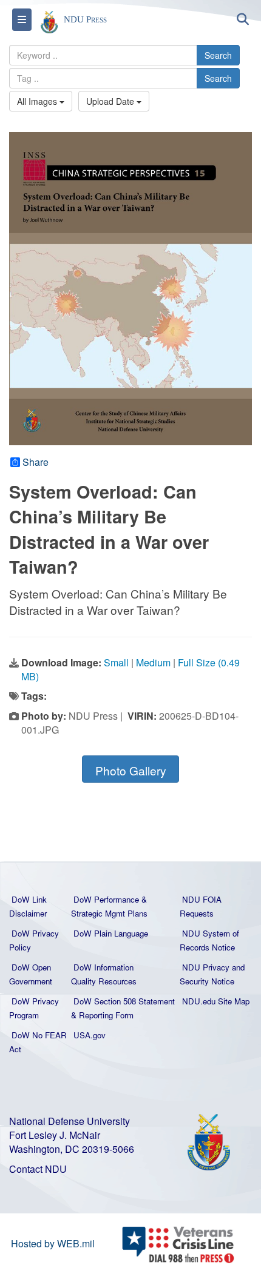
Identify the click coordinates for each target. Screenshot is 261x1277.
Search (218, 55)
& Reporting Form (102, 1015)
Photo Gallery (130, 770)
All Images (38, 101)
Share (35, 462)
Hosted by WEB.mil (53, 1243)
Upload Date (111, 101)
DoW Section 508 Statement (124, 1001)
